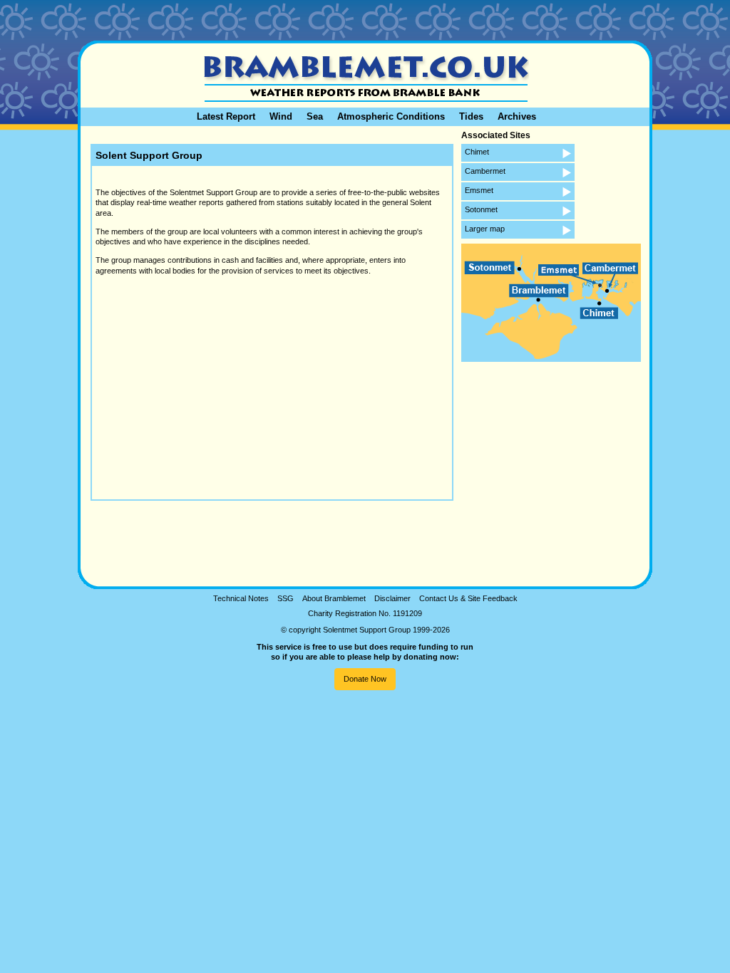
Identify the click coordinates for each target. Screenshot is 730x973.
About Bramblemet (334, 598)
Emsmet (479, 190)
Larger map (485, 228)
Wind (280, 116)
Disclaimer (392, 598)
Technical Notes (241, 598)
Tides (471, 116)
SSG (285, 598)
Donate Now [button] (365, 679)
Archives (517, 116)
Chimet (477, 151)
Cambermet (485, 171)
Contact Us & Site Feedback (468, 598)
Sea (315, 116)
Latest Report (226, 116)
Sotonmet (481, 209)
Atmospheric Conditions (391, 116)
